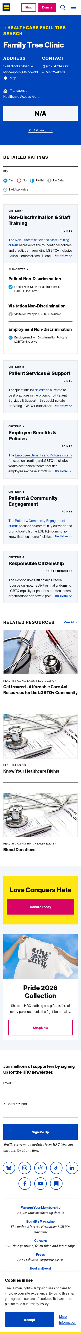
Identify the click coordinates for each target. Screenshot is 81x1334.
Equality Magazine (40, 1221)
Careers (40, 1241)
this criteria (41, 390)
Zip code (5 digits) (25, 1104)
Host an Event (40, 1268)
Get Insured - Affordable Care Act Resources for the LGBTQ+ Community (40, 689)
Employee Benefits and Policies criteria (43, 455)
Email (16, 1083)
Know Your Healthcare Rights (31, 771)
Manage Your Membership (40, 1207)
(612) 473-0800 (57, 66)
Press (40, 1254)
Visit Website (55, 72)
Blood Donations (19, 849)
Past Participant (40, 130)
